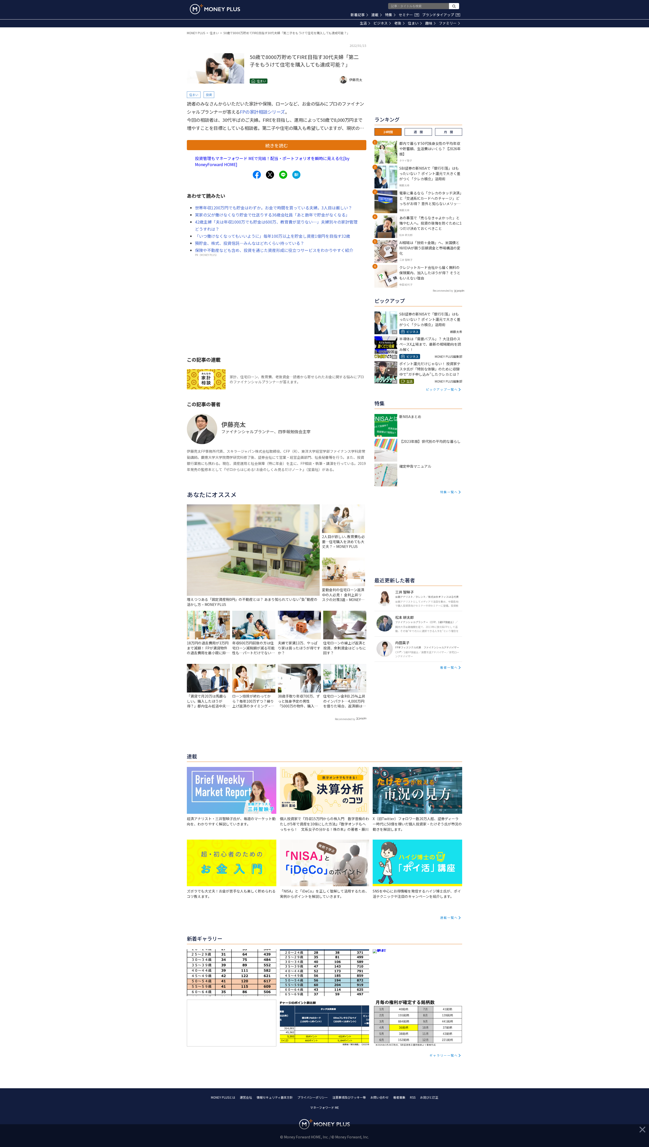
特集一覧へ (449, 492)
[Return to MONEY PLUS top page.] (215, 9)
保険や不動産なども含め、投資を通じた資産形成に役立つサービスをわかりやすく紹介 (274, 250)
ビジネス (380, 23)
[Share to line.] (283, 175)
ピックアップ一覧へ (442, 389)
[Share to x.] (270, 175)
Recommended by (345, 719)
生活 (363, 23)
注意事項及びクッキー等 (349, 1097)
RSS (413, 1097)
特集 (388, 14)
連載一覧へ (449, 917)
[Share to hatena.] (296, 175)
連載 (374, 14)
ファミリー (448, 23)
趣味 (428, 23)
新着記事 (358, 14)
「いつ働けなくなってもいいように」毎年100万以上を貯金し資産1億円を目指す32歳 (272, 236)
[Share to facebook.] (257, 175)
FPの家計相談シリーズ (262, 111)
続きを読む (276, 145)
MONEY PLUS (196, 33)
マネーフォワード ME (324, 1107)
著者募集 (399, 1097)
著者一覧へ (449, 667)
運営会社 (246, 1097)
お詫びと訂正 (429, 1097)
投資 (209, 94)
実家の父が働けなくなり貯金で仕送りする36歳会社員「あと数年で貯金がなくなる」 (272, 215)
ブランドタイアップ (440, 14)
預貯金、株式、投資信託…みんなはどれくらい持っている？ (249, 243)
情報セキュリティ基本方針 (275, 1097)
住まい (413, 23)
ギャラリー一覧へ (443, 1055)
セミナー (408, 14)
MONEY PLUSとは (223, 1097)
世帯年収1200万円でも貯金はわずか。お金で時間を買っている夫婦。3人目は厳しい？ (273, 208)
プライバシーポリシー (312, 1097)
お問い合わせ (379, 1097)
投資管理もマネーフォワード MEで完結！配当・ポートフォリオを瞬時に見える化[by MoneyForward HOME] (272, 161)
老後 (397, 23)
